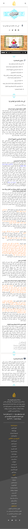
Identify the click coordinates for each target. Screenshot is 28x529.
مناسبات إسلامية (14, 488)
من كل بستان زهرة (14, 498)
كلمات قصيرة (14, 449)
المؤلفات (14, 462)
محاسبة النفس (14, 482)
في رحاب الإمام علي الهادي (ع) (11, 26)
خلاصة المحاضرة (18, 89)
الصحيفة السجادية (14, 433)
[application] (14, 52)
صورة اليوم (14, 472)
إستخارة (14, 480)
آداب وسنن (14, 493)
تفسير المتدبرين (14, 456)
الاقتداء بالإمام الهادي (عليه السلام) (13, 66)
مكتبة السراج (14, 495)
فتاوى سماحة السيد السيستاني (14, 511)
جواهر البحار (14, 454)
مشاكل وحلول (14, 501)
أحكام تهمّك (14, 516)
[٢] (7, 182)
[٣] (16, 211)
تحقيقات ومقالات (14, 490)
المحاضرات (14, 446)
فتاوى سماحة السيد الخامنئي (14, 513)
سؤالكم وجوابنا (14, 477)
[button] (25, 3)
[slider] (3, 52)
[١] (19, 166)
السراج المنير (14, 464)
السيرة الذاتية (14, 441)
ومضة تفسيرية (14, 451)
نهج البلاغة (14, 430)
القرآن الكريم (14, 428)
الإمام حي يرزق (18, 80)
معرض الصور (14, 443)
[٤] (9, 292)
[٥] (9, 304)
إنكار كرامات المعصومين (16, 72)
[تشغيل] (25, 52)
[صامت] (6, 52)
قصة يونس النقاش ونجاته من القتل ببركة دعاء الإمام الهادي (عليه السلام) (12, 76)
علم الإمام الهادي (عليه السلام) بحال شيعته (12, 83)
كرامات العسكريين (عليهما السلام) (13, 69)
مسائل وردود (14, 459)
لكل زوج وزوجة (14, 467)
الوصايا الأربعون (14, 469)
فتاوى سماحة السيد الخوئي (14, 508)
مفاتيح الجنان (14, 436)
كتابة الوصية (14, 485)
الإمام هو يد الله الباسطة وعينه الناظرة (13, 86)
